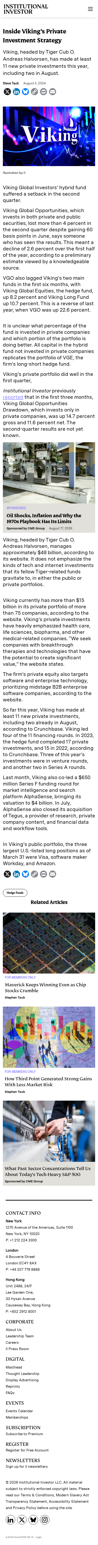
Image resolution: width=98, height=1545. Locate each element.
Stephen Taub (15, 997)
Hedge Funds (15, 893)
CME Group (36, 528)
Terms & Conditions (37, 1495)
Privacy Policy (24, 1508)
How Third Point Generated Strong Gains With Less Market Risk (48, 1082)
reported (13, 397)
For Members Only (20, 977)
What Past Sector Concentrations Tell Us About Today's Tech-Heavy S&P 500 (48, 1171)
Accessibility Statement (69, 1501)
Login (38, 1537)
